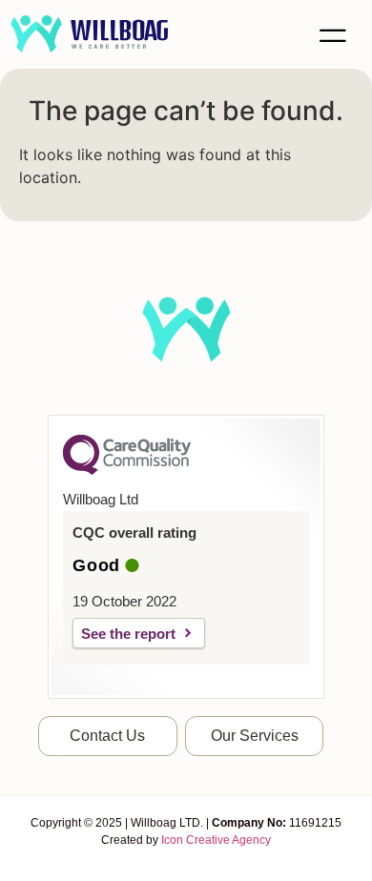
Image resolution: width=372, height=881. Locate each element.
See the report (128, 633)
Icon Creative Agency (216, 840)
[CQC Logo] (127, 470)
